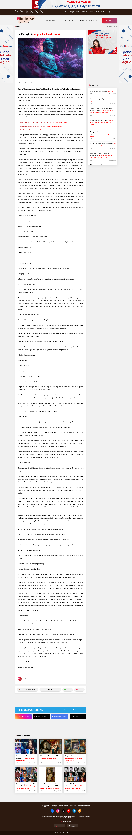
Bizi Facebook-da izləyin (60, 716)
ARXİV (60, 806)
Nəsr (77, 12)
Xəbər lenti (94, 85)
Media (70, 20)
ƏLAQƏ (54, 806)
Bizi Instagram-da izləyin (23, 716)
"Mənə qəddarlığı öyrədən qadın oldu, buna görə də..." (44, 122)
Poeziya (71, 12)
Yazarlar (84, 12)
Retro (82, 20)
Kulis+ (103, 12)
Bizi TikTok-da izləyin (41, 716)
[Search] (116, 12)
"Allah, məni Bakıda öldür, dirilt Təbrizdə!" (41, 126)
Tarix (76, 20)
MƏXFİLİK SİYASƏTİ (83, 806)
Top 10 (110, 12)
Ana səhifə (109, 26)
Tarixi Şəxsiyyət (92, 20)
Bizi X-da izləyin (76, 716)
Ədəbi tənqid (50, 20)
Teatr (64, 20)
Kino (59, 20)
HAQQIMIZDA (46, 806)
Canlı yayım (109, 20)
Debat (97, 12)
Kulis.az (25, 679)
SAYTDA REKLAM (70, 806)
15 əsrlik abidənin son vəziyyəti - (37, 130)
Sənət (90, 12)
